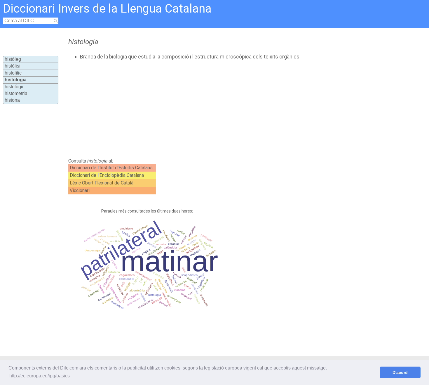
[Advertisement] (189, 109)
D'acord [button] (400, 372)
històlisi (12, 65)
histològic (15, 86)
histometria (16, 93)
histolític (13, 72)
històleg (13, 59)
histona (12, 100)
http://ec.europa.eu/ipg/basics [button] (39, 375)
